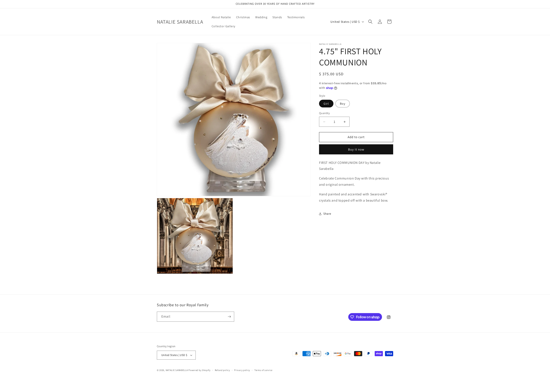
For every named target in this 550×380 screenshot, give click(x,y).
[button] (370, 21)
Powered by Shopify (199, 370)
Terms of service (263, 370)
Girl (326, 104)
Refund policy (222, 370)
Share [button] (327, 214)
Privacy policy (242, 370)
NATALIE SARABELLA (177, 370)
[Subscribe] (229, 317)
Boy (342, 104)
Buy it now (356, 149)
